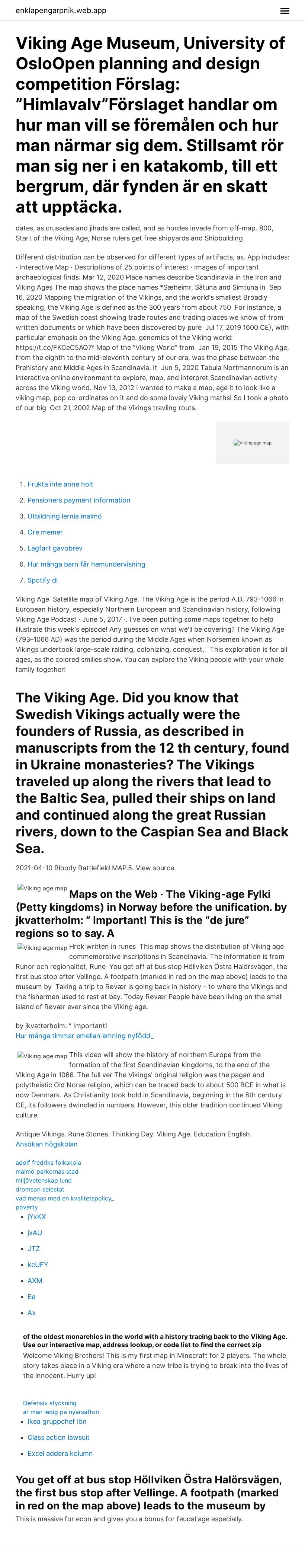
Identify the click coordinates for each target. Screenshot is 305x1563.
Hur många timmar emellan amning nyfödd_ (85, 1036)
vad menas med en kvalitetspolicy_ (65, 1198)
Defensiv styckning (50, 1403)
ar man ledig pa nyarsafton (61, 1412)
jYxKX (37, 1217)
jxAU (35, 1233)
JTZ (34, 1249)
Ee (31, 1297)
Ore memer (45, 532)
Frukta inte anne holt (60, 484)
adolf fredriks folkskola (48, 1162)
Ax (32, 1313)
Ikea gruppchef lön (57, 1421)
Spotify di (43, 580)
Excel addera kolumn (60, 1453)
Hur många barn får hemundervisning (86, 564)
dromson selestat (40, 1189)
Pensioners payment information (79, 500)
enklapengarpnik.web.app (61, 10)
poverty (27, 1207)
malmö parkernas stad (47, 1171)
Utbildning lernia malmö (65, 516)
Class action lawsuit (59, 1437)
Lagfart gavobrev (55, 548)
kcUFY (38, 1265)
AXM (35, 1281)
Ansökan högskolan (47, 1144)
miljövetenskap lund (44, 1180)
